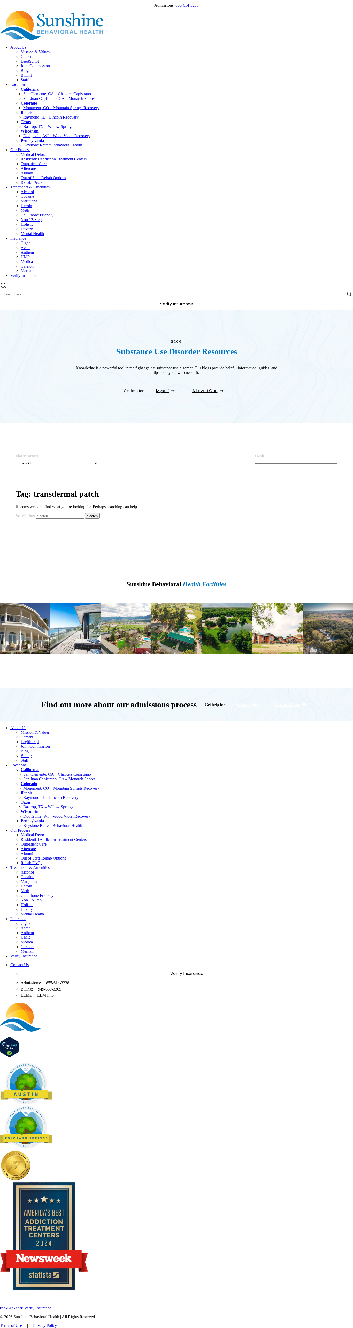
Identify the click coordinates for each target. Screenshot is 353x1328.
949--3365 (49, 989)
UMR (25, 257)
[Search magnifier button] (349, 294)
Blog (25, 70)
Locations (18, 84)
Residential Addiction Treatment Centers (54, 159)
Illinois (26, 112)
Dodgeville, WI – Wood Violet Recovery (56, 136)
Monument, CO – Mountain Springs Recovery (61, 108)
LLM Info (45, 995)
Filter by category (27, 455)
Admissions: (31, 983)
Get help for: (134, 390)
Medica (27, 261)
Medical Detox (33, 154)
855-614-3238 (187, 5)
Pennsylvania (32, 140)
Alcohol (27, 191)
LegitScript (30, 61)
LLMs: (26, 995)
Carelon (27, 266)
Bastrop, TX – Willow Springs (48, 126)
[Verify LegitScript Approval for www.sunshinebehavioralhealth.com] (9, 1056)
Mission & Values (35, 52)
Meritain (27, 271)
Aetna (25, 247)
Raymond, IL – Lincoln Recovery (51, 117)
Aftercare (28, 168)
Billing (26, 75)
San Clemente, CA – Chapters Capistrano (57, 94)
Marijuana (29, 201)
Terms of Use (11, 1325)
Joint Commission (35, 66)
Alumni (27, 173)
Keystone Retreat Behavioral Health (52, 145)
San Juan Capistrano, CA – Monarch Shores (59, 98)
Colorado (29, 103)
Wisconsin (30, 131)
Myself (162, 391)
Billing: (27, 989)
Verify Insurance (23, 275)
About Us (18, 47)
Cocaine (27, 196)
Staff (24, 80)
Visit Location (23, 674)
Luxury (27, 229)
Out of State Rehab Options (43, 177)
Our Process (20, 150)
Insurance (18, 238)
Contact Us (19, 965)
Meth (25, 210)
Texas (26, 122)
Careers (27, 56)
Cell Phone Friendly (37, 215)
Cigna (25, 243)
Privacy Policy (45, 1325)
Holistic (27, 224)
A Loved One (205, 391)
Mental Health (32, 233)
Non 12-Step (31, 219)
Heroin (26, 205)
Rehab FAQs (31, 182)
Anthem (27, 252)
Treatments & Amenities (30, 187)
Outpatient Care (34, 164)
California (30, 89)
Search (259, 455)
